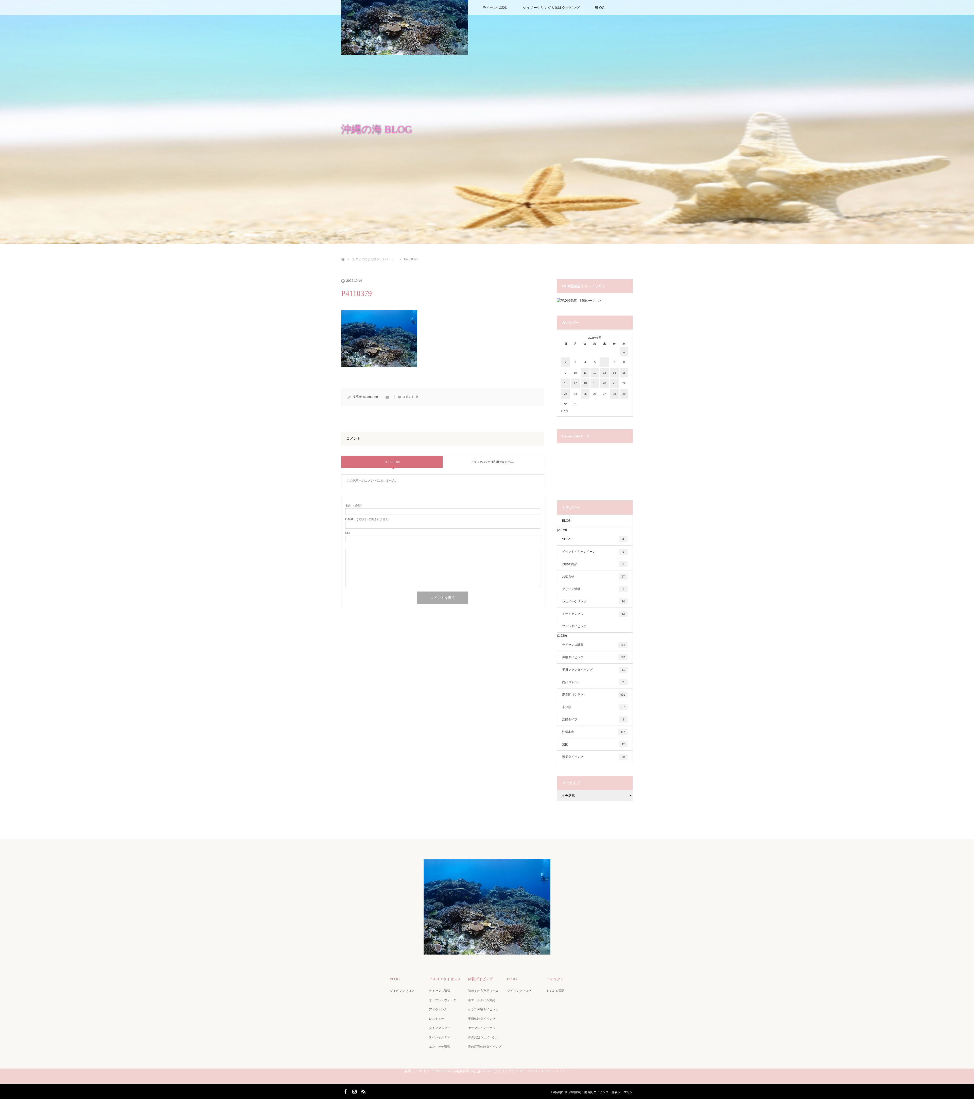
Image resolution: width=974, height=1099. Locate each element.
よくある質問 (555, 991)
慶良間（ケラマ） (593, 694)
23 (565, 393)
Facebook (345, 1090)
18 (585, 383)
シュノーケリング (593, 601)
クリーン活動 (593, 589)
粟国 (593, 744)
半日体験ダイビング (481, 1019)
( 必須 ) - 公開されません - (367, 519)
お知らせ (593, 576)
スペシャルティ (439, 1037)
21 (614, 383)
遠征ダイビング (593, 757)
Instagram (354, 1090)
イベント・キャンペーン (593, 551)
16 (565, 383)
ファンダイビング (574, 626)
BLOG (600, 8)
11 (585, 372)
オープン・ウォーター (444, 1000)
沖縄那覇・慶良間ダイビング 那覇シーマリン (601, 1092)
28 (614, 393)
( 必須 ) (353, 505)
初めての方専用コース (483, 991)
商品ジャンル (593, 682)
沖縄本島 (593, 732)
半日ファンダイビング (593, 669)
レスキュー (436, 1019)
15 (623, 372)
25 (585, 393)
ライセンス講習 (495, 8)
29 (623, 393)
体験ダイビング (593, 657)
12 (594, 372)
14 (614, 372)
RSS (363, 1090)
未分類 (593, 707)
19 (594, 383)
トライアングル (593, 614)
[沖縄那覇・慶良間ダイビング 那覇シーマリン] (487, 951)
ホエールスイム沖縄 (481, 1000)
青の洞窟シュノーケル (483, 1037)
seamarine (370, 397)
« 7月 (564, 411)
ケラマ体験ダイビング (483, 1009)
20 (604, 383)
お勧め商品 (593, 564)
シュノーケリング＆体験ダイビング (551, 8)
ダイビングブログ (402, 991)
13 (604, 372)
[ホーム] (342, 253)
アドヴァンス (438, 1009)
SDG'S (593, 539)
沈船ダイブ (593, 719)
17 (575, 383)
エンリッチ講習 (439, 1046)
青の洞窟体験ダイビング (484, 1046)
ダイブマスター (439, 1028)
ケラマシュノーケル (481, 1028)
